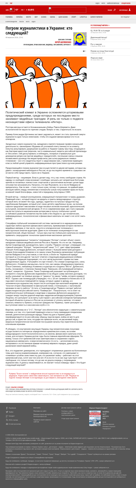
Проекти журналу (108, 424)
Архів (104, 422)
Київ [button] (7, 10)
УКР (11, 3)
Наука (52, 17)
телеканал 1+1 (40, 389)
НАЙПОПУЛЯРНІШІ (113, 3)
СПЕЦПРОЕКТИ (125, 3)
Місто (28, 17)
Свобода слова (14, 389)
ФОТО (103, 3)
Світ (36, 17)
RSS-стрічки (13, 420)
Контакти (36, 408)
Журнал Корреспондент (98, 408)
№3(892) (106, 412)
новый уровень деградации (55, 389)
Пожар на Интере (26, 391)
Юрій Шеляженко (63, 42)
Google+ (12, 416)
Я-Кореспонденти (11, 22)
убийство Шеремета (71, 389)
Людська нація (96, 58)
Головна (9, 17)
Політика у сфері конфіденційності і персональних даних (68, 413)
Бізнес (43, 17)
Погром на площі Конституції (102, 51)
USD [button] (22, 10)
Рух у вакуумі (96, 44)
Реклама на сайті (39, 411)
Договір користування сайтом (71, 408)
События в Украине (17, 387)
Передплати (107, 428)
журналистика (24, 389)
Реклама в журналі (109, 426)
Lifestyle (83, 17)
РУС (7, 3)
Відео (33, 22)
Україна (19, 17)
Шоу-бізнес (63, 17)
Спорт (73, 17)
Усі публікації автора (99, 25)
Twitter (11, 412)
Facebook (12, 408)
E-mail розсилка (15, 424)
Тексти (21, 22)
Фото (27, 22)
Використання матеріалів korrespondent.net (43, 415)
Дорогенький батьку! (99, 37)
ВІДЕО (97, 3)
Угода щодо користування (70, 418)
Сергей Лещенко (37, 391)
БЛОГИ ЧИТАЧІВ (96, 17)
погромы (33, 389)
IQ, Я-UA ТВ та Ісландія (100, 31)
